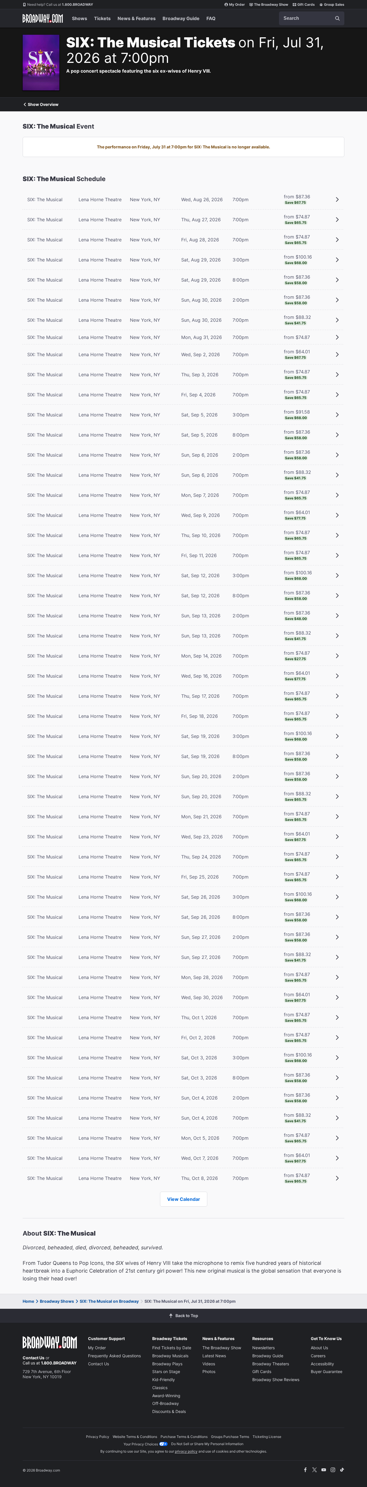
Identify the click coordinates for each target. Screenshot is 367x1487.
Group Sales (334, 4)
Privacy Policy (97, 1436)
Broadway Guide (181, 18)
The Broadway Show (271, 4)
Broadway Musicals (170, 1355)
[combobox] (311, 18)
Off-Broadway (165, 1403)
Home (28, 1301)
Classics (159, 1387)
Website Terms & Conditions (135, 1436)
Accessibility (322, 1363)
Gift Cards (306, 4)
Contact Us (33, 1357)
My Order (237, 4)
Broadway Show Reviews (275, 1379)
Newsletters (263, 1347)
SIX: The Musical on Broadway (109, 1301)
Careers (318, 1355)
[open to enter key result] (337, 18)
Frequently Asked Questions (114, 1355)
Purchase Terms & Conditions (184, 1436)
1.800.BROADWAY (60, 4)
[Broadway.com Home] (43, 18)
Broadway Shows (57, 1301)
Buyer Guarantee (326, 1371)
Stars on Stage (166, 1371)
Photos (208, 1371)
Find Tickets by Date (171, 1347)
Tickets (102, 18)
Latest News (214, 1355)
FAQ (211, 18)
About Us (319, 1347)
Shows (79, 18)
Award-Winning (166, 1395)
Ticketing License (267, 1436)
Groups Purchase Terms (230, 1436)
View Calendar (183, 1199)
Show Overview (43, 104)
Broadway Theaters (270, 1363)
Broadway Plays (167, 1363)
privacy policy (186, 1451)
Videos (208, 1363)
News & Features (137, 18)
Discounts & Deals (169, 1411)
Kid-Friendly (163, 1379)
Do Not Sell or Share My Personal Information (207, 1444)
